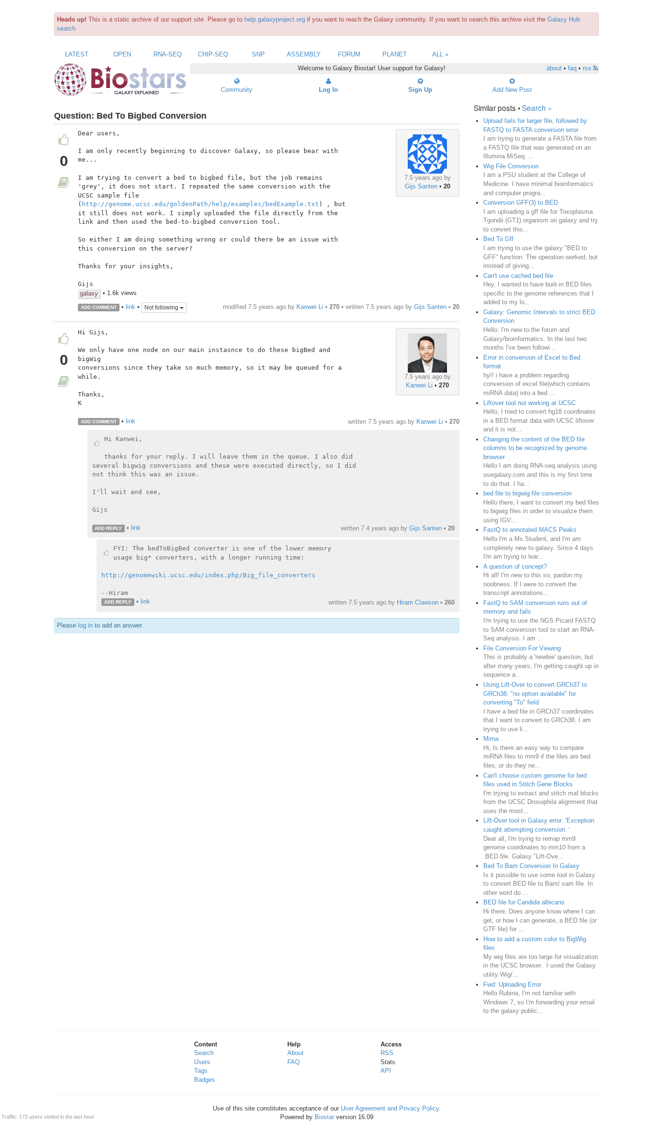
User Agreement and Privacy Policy (390, 1108)
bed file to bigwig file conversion (527, 493)
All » (440, 54)
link (130, 306)
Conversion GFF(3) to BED (520, 202)
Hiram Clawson (417, 602)
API (386, 1070)
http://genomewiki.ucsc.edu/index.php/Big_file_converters (208, 575)
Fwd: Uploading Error (512, 984)
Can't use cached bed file (518, 275)
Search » (537, 107)
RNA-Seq (167, 54)
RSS (387, 1052)
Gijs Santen (421, 186)
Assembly (304, 54)
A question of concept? (515, 566)
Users (202, 1062)
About (295, 1052)
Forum (349, 54)
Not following (162, 307)
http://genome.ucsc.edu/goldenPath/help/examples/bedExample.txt (200, 204)
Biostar (324, 1117)
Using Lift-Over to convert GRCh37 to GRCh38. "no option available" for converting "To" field (535, 693)
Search (204, 1052)
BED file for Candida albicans (524, 902)
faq (572, 68)
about (554, 68)
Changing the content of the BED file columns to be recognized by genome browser (535, 448)
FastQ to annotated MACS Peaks (530, 529)
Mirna (491, 738)
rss (588, 68)
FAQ (293, 1062)
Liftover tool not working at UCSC (529, 403)
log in (85, 625)
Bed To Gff (498, 238)
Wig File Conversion (511, 166)
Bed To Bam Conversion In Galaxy (531, 865)
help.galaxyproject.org (274, 19)
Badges (204, 1079)
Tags (200, 1070)
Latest (76, 54)
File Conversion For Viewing (522, 648)
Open (122, 54)
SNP (258, 54)
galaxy (89, 293)
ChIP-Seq (213, 54)
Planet (394, 54)
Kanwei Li (309, 306)
